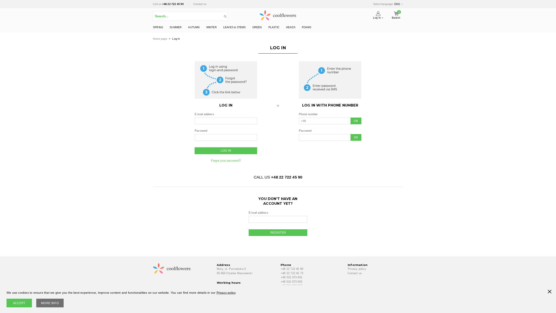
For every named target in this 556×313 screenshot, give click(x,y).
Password (201, 130)
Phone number (308, 114)
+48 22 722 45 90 (173, 4)
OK (356, 121)
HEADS (290, 27)
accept (19, 303)
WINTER (211, 27)
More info (50, 303)
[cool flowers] (278, 14)
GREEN (257, 27)
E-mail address (204, 114)
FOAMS (306, 27)
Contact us (199, 4)
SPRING (158, 27)
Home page (160, 38)
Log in (226, 150)
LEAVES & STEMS (234, 27)
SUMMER (176, 27)
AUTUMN (194, 27)
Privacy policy (357, 268)
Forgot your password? (226, 160)
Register (278, 232)
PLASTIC (274, 27)
